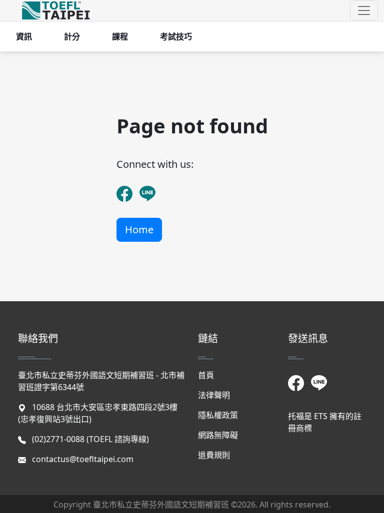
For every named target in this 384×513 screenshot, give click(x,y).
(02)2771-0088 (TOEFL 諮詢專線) (90, 439)
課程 (120, 36)
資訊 (24, 36)
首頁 (206, 375)
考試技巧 (176, 36)
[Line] (147, 187)
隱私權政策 (218, 415)
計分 (72, 36)
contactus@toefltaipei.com (83, 459)
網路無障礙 (218, 435)
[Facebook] (124, 187)
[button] (364, 10)
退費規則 (214, 455)
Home (139, 229)
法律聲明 (214, 395)
